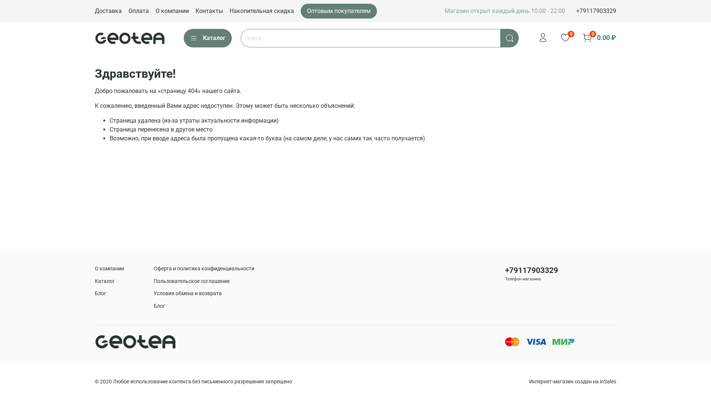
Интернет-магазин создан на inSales (572, 382)
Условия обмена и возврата (188, 293)
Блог (100, 293)
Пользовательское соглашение (192, 281)
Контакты (209, 10)
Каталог (214, 37)
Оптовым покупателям (339, 10)
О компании (172, 10)
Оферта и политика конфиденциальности (204, 269)
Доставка (108, 10)
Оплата (138, 10)
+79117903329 (596, 10)
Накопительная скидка (262, 10)
